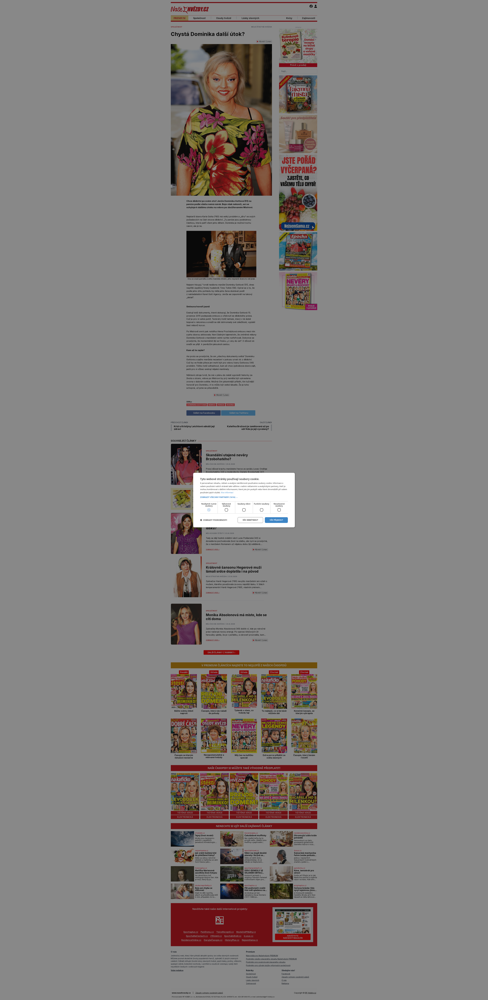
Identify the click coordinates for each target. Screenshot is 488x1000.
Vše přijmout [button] (276, 520)
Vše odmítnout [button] (250, 520)
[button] (244, 497)
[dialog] (244, 500)
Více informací (227, 492)
